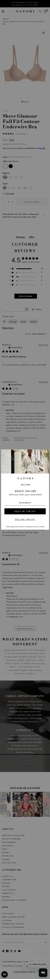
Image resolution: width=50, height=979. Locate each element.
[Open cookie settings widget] (4, 974)
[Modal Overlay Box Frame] (25, 489)
